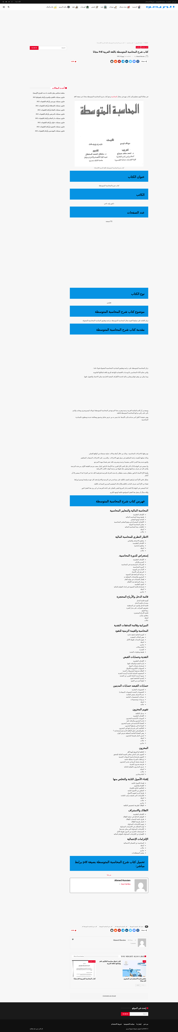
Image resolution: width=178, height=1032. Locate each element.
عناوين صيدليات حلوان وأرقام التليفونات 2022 (51, 122)
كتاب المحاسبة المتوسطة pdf (121, 926)
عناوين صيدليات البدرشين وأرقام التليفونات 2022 (50, 114)
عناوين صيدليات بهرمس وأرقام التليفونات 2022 (51, 101)
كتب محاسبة (145, 47)
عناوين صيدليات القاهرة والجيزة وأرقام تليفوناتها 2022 (49, 97)
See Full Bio (125, 884)
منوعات (111, 7)
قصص (93, 7)
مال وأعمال (49, 7)
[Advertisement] (89, 25)
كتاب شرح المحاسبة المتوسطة (105, 926)
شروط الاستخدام (150, 1)
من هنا (109, 875)
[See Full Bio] (120, 884)
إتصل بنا (168, 1)
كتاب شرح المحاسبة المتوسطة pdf (89, 926)
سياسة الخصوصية (160, 1)
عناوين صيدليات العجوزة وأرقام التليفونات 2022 (51, 127)
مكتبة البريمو (63, 7)
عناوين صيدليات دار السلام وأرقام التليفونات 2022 (50, 118)
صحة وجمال (123, 7)
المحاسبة (114, 97)
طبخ (73, 7)
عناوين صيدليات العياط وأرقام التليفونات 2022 (51, 110)
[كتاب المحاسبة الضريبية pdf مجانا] (83, 968)
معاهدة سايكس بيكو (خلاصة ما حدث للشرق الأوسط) (49, 93)
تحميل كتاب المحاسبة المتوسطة (136, 926)
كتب (144, 961)
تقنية (102, 7)
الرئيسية (134, 7)
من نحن (174, 1)
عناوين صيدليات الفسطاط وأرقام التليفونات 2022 (50, 106)
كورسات (83, 7)
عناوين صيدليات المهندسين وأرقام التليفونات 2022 (50, 131)
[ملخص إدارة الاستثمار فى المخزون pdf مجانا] (134, 968)
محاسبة (138, 47)
